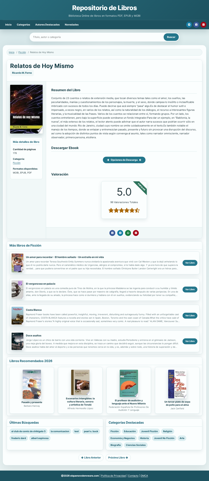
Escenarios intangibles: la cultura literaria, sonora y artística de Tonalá (80, 401)
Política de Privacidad (113, 475)
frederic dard (18, 438)
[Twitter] (189, 25)
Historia (144, 438)
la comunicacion (60, 431)
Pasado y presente (32, 402)
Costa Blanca (34, 309)
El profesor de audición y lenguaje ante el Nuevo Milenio (129, 402)
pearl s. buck (91, 431)
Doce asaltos (33, 335)
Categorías (23, 24)
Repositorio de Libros (104, 8)
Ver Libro (190, 262)
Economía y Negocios (123, 438)
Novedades (72, 24)
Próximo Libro (116, 457)
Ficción (22, 52)
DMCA (144, 475)
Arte (182, 438)
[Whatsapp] (128, 233)
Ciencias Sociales (136, 445)
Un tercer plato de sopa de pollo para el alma (177, 403)
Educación (130, 431)
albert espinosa (39, 438)
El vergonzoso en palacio (40, 283)
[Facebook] (196, 25)
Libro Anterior (92, 457)
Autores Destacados (47, 24)
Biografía (116, 445)
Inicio (8, 24)
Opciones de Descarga (124, 159)
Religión (167, 431)
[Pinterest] (203, 25)
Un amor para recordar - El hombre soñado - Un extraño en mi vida (65, 257)
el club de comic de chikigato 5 (28, 431)
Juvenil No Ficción (164, 438)
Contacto (133, 475)
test (76, 431)
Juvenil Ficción (149, 431)
